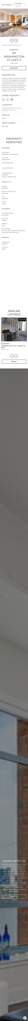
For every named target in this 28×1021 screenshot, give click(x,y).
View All (14, 361)
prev (12, 40)
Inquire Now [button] (14, 68)
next (16, 40)
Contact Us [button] (14, 896)
